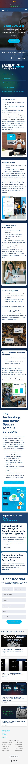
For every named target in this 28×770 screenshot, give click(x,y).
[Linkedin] (11, 761)
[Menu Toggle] (26, 9)
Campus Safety (7, 78)
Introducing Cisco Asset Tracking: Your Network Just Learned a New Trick (12, 651)
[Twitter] (14, 761)
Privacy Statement (5, 731)
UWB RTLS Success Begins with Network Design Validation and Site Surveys (13, 675)
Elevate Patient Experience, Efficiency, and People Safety (13, 722)
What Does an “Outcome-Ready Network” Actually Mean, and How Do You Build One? (13, 699)
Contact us (4, 737)
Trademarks (4, 734)
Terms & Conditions (6, 730)
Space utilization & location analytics (13, 91)
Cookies (3, 733)
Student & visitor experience (11, 83)
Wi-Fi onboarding (8, 74)
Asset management (8, 87)
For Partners (4, 736)
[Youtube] (16, 761)
